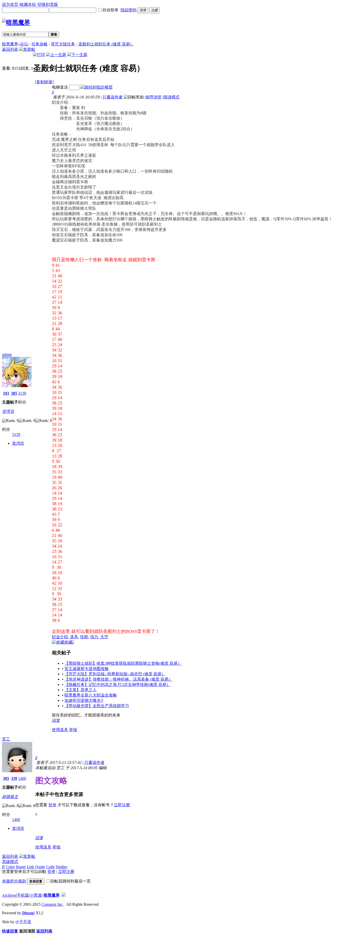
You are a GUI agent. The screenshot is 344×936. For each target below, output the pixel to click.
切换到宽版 (48, 4)
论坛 (24, 44)
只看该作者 (112, 97)
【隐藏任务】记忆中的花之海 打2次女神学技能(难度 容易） (117, 684)
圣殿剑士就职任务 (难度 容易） (106, 44)
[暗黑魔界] (16, 22)
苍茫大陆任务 (63, 44)
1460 (22, 778)
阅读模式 (171, 97)
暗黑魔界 (10, 44)
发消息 (18, 443)
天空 (104, 637)
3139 (22, 393)
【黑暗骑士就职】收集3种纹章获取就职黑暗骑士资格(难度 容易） (123, 663)
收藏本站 (28, 4)
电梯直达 (60, 87)
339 (14, 778)
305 (14, 393)
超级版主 (10, 796)
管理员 (8, 411)
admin (7, 354)
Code (50, 867)
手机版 (23, 895)
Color (10, 867)
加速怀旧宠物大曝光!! (83, 700)
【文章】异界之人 (80, 690)
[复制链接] (44, 82)
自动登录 (110, 10)
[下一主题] (77, 54)
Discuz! (28, 913)
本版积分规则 (14, 881)
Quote (40, 867)
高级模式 (10, 862)
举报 (73, 730)
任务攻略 (39, 44)
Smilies (61, 867)
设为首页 (10, 4)
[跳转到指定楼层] (96, 87)
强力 (94, 637)
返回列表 (10, 49)
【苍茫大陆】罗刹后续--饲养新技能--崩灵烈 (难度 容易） (114, 674)
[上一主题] (56, 54)
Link (30, 867)
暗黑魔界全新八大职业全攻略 (90, 695)
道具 (74, 637)
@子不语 (23, 922)
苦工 (6, 739)
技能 (84, 637)
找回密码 (128, 10)
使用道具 (60, 730)
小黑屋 (36, 895)
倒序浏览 (154, 97)
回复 (56, 720)
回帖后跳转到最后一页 (70, 881)
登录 (52, 805)
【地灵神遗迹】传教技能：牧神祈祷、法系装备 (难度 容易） (118, 679)
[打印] (39, 54)
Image (21, 867)
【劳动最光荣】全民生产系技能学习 (96, 706)
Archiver (9, 895)
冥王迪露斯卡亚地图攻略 (86, 668)
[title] (64, 895)
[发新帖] (27, 49)
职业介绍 (60, 637)
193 (6, 393)
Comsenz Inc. (52, 904)
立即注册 (122, 805)
